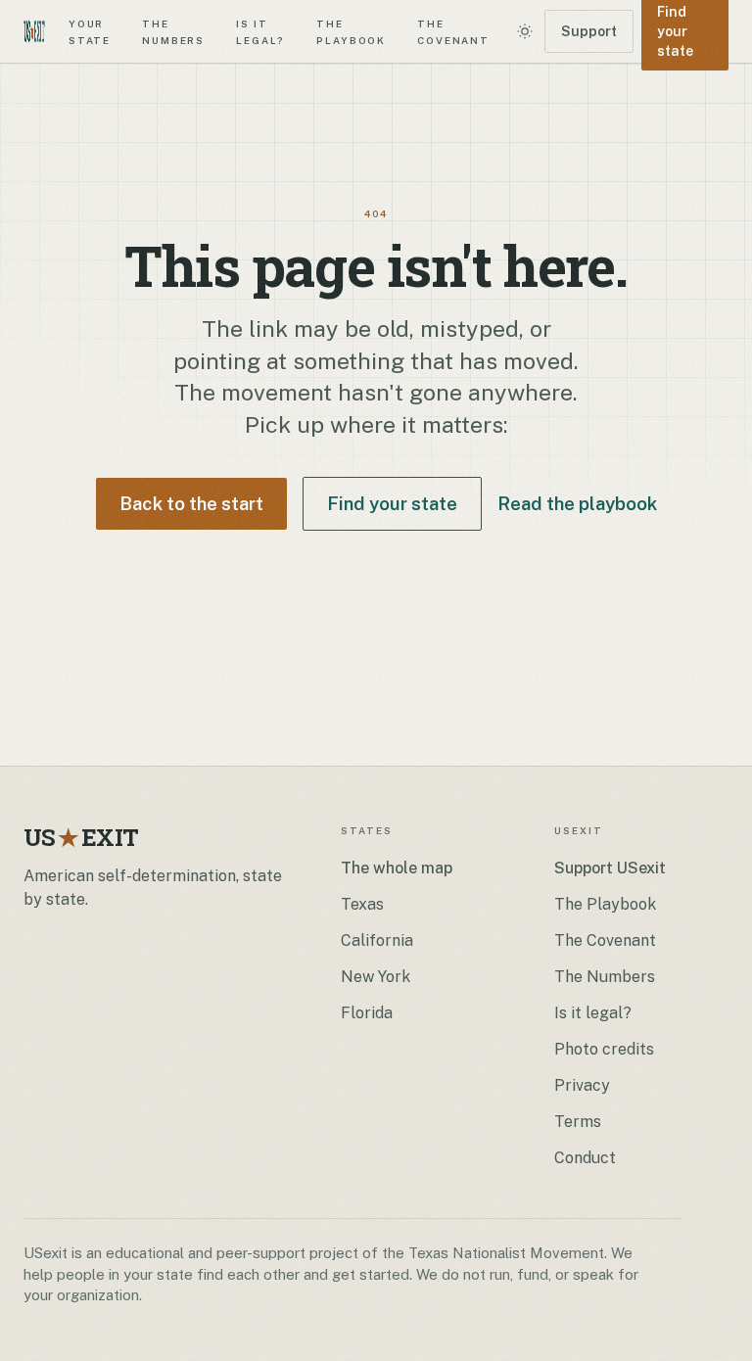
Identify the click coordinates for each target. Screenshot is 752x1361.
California (377, 940)
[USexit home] (34, 31)
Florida (367, 1013)
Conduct (585, 1158)
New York (375, 976)
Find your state (392, 503)
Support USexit (610, 868)
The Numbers (173, 31)
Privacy (582, 1085)
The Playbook (351, 31)
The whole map (396, 868)
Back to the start (191, 503)
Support (589, 31)
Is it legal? (260, 31)
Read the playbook (577, 503)
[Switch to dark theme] (525, 31)
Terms (577, 1121)
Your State (90, 31)
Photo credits (604, 1049)
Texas (362, 904)
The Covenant (453, 31)
